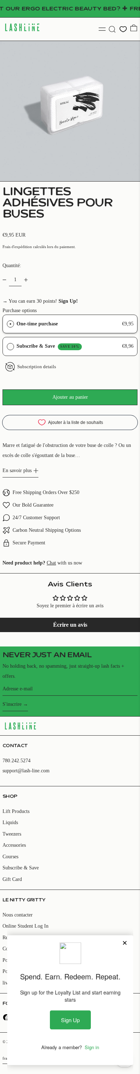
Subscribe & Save (48, 346)
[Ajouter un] (26, 279)
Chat (51, 563)
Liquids (10, 822)
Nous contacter (18, 915)
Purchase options (20, 310)
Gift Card (12, 879)
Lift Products (16, 811)
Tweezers (12, 834)
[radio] (10, 324)
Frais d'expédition (17, 246)
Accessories (14, 845)
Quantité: (12, 265)
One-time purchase (37, 323)
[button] (112, 29)
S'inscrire (12, 704)
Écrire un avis (70, 625)
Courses (10, 856)
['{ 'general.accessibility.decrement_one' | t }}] (4, 279)
